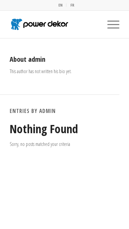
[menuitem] (60, 5)
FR (72, 5)
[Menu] (109, 24)
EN (60, 5)
